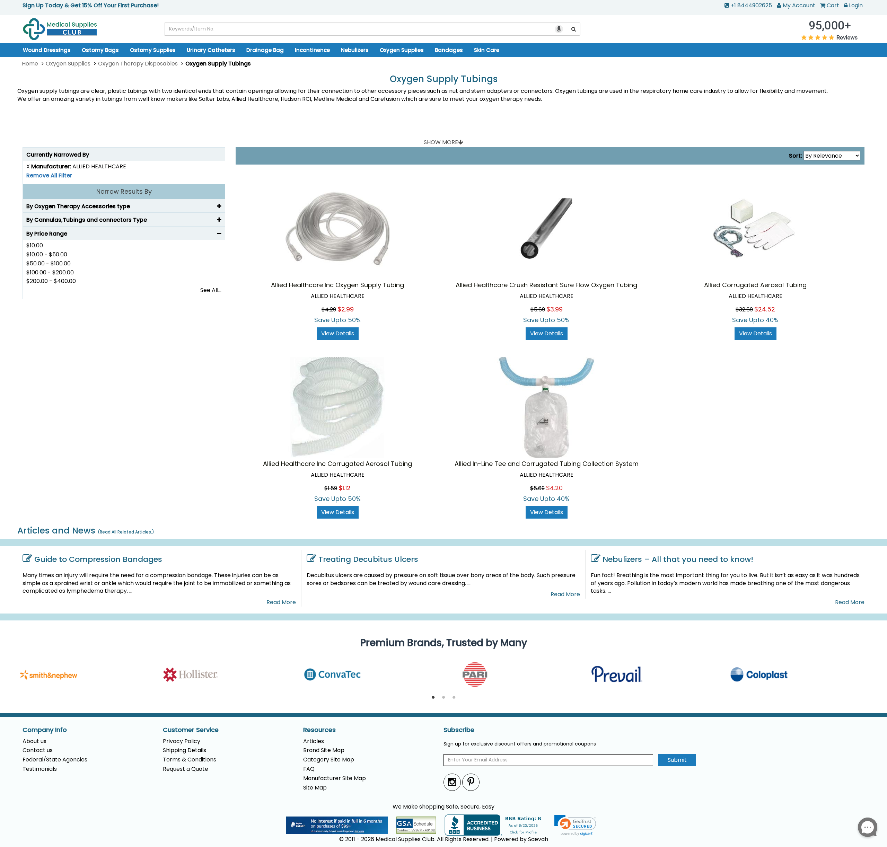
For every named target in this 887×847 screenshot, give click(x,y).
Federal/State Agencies (55, 760)
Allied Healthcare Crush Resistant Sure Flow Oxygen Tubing (546, 285)
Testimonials (40, 769)
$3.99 (554, 309)
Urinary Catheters (211, 50)
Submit (677, 760)
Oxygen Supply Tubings (444, 79)
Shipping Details (184, 750)
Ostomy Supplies (153, 50)
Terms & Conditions (189, 760)
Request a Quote (185, 769)
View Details (337, 333)
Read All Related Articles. (126, 532)
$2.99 (345, 309)
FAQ (309, 769)
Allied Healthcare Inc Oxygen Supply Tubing (337, 285)
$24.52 (764, 309)
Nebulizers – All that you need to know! (678, 559)
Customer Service (191, 729)
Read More (281, 602)
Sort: (795, 156)
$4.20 (554, 488)
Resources (319, 729)
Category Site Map (328, 760)
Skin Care (486, 50)
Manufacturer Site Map (334, 778)
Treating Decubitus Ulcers (368, 559)
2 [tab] (443, 697)
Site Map (315, 788)
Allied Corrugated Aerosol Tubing (755, 285)
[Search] (573, 29)
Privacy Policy (181, 741)
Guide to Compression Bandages (98, 559)
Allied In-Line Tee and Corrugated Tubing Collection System (547, 463)
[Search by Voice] (559, 29)
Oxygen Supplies (402, 50)
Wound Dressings (47, 50)
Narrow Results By (124, 191)
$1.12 (345, 488)
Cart (833, 5)
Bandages (449, 50)
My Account (799, 5)
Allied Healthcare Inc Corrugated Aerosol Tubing (337, 463)
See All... (210, 290)
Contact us (38, 750)
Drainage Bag (265, 50)
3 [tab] (453, 697)
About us (34, 741)
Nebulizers (355, 50)
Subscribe (459, 729)
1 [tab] (433, 697)
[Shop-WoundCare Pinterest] (471, 782)
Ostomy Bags (100, 50)
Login (856, 5)
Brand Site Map (323, 750)
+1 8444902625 (751, 5)
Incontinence (312, 50)
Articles (313, 741)
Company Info (45, 729)
